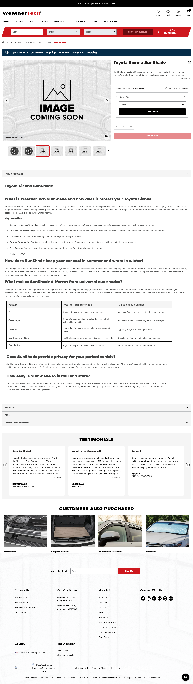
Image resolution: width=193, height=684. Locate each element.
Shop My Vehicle (138, 31)
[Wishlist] (189, 62)
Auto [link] (10, 42)
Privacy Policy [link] (46, 677)
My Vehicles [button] (170, 33)
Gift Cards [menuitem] (111, 21)
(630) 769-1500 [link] (22, 602)
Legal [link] (58, 677)
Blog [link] (100, 612)
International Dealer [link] (66, 654)
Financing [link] (103, 602)
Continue (152, 111)
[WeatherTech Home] (22, 13)
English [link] (36, 652)
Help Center (20, 612)
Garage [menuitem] (59, 21)
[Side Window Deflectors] (120, 531)
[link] (3, 42)
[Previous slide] (4, 151)
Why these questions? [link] (178, 88)
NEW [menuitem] (94, 21)
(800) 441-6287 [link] (21, 597)
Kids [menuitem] (45, 21)
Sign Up (129, 571)
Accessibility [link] (69, 677)
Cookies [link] (137, 677)
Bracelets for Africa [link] (107, 622)
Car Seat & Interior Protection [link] (33, 42)
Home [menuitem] (19, 21)
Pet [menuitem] (32, 21)
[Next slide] (108, 151)
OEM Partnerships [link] (106, 632)
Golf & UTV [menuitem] (78, 21)
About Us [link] (102, 597)
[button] (168, 13)
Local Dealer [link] (62, 650)
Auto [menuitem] (6, 21)
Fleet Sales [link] (103, 637)
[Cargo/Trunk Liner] (73, 531)
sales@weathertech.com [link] (26, 607)
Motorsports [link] (103, 617)
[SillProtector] (25, 531)
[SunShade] (167, 531)
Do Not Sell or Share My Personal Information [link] (99, 677)
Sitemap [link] (127, 677)
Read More (186, 78)
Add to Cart (152, 135)
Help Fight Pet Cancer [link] (108, 627)
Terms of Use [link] (31, 677)
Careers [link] (102, 607)
